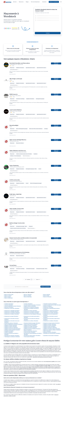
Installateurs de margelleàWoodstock (30, 326)
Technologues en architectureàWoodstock (12, 336)
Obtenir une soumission (56, 63)
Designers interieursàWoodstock (30, 306)
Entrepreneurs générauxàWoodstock (11, 323)
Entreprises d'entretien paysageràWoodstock (32, 323)
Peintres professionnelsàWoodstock (30, 331)
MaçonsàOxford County (8, 294)
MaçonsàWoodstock (28, 329)
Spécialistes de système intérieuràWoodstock (32, 335)
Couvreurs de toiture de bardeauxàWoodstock (32, 304)
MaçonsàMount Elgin (28, 296)
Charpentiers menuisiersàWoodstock (50, 303)
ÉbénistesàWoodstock (47, 306)
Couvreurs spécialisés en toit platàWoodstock (12, 306)
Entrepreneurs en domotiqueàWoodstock (31, 312)
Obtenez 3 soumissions (53, 1)
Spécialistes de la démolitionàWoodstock (11, 335)
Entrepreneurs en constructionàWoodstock (12, 312)
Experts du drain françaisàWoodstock (30, 324)
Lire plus (11, 72)
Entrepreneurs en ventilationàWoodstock (50, 320)
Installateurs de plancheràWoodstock (50, 327)
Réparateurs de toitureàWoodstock (49, 332)
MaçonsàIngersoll (46, 294)
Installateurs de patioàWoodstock (49, 326)
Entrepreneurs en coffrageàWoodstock (50, 311)
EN (60, 1)
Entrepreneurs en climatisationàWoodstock (31, 311)
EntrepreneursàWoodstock (48, 307)
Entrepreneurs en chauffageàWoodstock (11, 311)
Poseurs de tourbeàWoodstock (29, 332)
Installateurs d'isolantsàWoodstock (10, 325)
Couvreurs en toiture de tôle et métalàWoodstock (52, 304)
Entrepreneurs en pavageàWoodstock (11, 316)
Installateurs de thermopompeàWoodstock (12, 329)
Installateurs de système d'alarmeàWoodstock (51, 328)
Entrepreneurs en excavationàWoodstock (50, 312)
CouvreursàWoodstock (8, 304)
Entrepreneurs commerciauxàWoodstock (11, 308)
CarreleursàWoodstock (28, 303)
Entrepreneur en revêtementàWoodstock (31, 307)
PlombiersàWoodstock (8, 332)
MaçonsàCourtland (27, 295)
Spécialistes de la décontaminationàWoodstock (51, 333)
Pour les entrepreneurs (35, 1)
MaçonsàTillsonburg (27, 294)
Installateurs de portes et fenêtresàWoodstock (32, 328)
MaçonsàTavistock (7, 295)
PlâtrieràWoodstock (47, 331)
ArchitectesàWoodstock (8, 303)
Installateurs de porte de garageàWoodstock (12, 328)
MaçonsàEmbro (46, 295)
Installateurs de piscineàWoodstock (30, 327)
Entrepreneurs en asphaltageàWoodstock (11, 310)
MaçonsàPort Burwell (47, 296)
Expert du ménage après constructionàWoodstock (13, 324)
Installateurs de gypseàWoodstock (10, 326)
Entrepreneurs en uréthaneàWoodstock (31, 320)
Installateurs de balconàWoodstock (30, 325)
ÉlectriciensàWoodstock (8, 307)
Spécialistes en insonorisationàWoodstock (51, 335)
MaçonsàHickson (7, 296)
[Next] (41, 279)
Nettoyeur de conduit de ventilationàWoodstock (52, 329)
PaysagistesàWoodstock (8, 331)
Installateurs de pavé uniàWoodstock (11, 327)
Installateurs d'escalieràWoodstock (49, 324)
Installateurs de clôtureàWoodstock (49, 325)
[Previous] (24, 279)
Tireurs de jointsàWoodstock (29, 336)
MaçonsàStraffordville (8, 297)
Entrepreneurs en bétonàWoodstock (30, 310)
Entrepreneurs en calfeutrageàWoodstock (50, 310)
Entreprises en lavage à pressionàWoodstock (51, 323)
